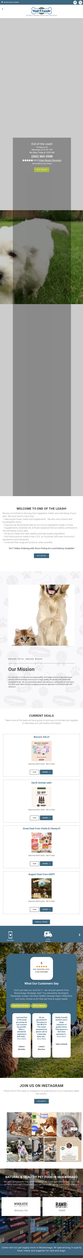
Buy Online (41, 555)
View (34, 772)
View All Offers (41, 922)
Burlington (63, 993)
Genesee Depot (54, 996)
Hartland (34, 996)
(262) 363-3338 (42, 156)
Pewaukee (16, 996)
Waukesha (52, 993)
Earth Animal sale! (41, 782)
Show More (21, 1036)
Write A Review (39, 1006)
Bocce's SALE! (41, 737)
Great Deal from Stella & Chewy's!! (41, 828)
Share (45, 772)
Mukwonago (20, 993)
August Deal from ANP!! (41, 874)
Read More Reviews (20, 1006)
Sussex (25, 996)
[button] (38, 1062)
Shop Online (42, 169)
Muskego (31, 993)
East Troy (41, 993)
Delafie (42, 996)
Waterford (67, 996)
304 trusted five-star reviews (41, 970)
